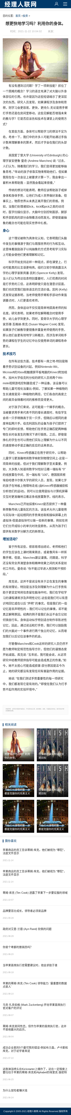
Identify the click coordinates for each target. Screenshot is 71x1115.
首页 (18, 15)
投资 (25, 15)
